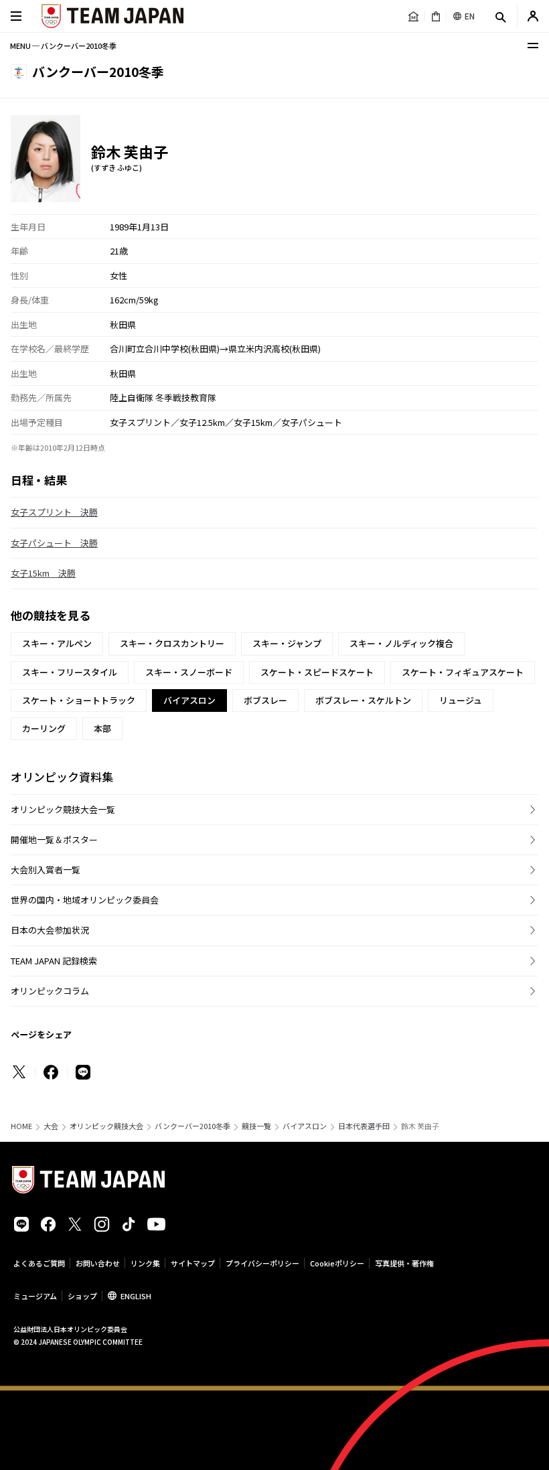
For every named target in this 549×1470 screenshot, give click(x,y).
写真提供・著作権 (404, 1263)
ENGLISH (136, 1296)
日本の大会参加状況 (50, 930)
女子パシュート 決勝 (54, 542)
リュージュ (460, 700)
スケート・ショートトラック (78, 700)
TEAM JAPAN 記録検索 (54, 960)
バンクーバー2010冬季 (192, 1126)
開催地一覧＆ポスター (54, 839)
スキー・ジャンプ (286, 643)
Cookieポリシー (337, 1263)
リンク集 (145, 1263)
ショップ (82, 1296)
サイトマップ (193, 1263)
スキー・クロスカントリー (172, 643)
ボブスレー (265, 700)
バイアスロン (305, 1126)
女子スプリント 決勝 (54, 512)
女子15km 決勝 (43, 573)
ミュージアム (35, 1296)
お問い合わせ (98, 1263)
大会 (51, 1126)
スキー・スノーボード (188, 672)
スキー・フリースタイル (69, 672)
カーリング (44, 728)
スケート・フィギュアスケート (463, 672)
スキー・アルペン (57, 643)
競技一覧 (256, 1126)
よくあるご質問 (39, 1263)
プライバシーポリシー (262, 1263)
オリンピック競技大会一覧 (63, 809)
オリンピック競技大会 (106, 1126)
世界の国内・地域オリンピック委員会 (85, 899)
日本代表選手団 (364, 1126)
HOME (21, 1126)
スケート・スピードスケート (317, 672)
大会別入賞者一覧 (45, 869)
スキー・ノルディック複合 (401, 643)
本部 (102, 728)
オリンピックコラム (50, 990)
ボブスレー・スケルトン (363, 700)
